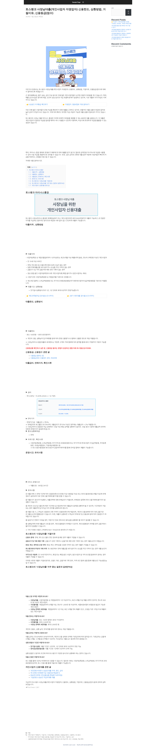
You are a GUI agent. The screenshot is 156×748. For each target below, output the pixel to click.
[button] (83, 2)
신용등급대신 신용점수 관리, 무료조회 (44, 358)
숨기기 (34, 167)
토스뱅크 (78, 735)
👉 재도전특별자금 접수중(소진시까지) (40, 296)
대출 (29, 733)
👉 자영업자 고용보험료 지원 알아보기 (76, 104)
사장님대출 (50, 735)
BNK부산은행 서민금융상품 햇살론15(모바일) (46, 675)
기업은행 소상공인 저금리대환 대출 (43, 677)
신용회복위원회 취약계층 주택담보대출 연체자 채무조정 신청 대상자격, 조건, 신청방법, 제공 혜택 (55, 739)
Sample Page (76, 2)
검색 (112, 8)
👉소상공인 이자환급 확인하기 (37, 104)
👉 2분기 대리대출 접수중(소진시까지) (80, 296)
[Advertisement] (66, 33)
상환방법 (56, 735)
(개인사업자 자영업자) (34, 735)
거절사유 (43, 735)
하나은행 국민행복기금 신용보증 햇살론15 (45, 673)
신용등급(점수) (64, 735)
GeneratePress (88, 744)
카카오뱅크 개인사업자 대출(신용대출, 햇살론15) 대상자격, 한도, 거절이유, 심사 (51, 737)
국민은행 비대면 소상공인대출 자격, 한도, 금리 (47, 671)
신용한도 (72, 735)
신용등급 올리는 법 (37, 356)
